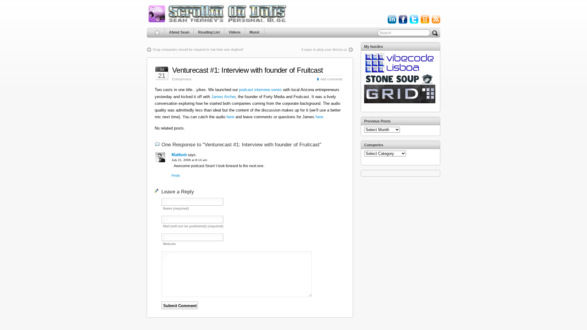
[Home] (157, 33)
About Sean (179, 32)
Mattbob (179, 154)
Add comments (331, 79)
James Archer (223, 96)
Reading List (209, 32)
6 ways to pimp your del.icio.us (324, 49)
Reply (176, 175)
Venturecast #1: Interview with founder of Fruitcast (247, 70)
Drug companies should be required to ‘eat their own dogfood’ (198, 49)
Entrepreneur (182, 79)
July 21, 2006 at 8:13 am (189, 160)
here (231, 117)
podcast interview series (260, 89)
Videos (235, 32)
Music (254, 32)
